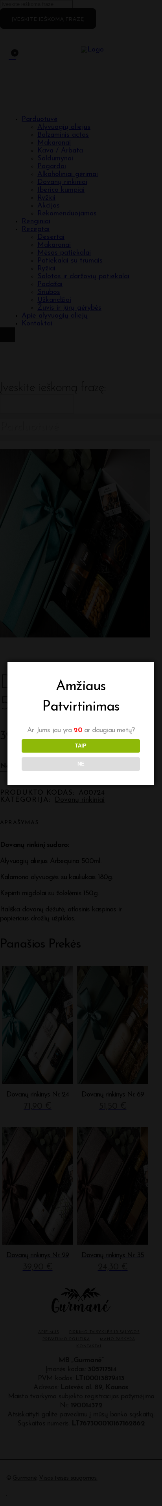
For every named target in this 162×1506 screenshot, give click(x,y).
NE (81, 764)
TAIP (81, 746)
